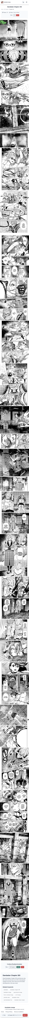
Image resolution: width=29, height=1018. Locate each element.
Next (17, 15)
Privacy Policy (9, 1011)
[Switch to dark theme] (23, 2)
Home (2, 1011)
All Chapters (12, 967)
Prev (11, 15)
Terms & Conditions (18, 1011)
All (14, 15)
